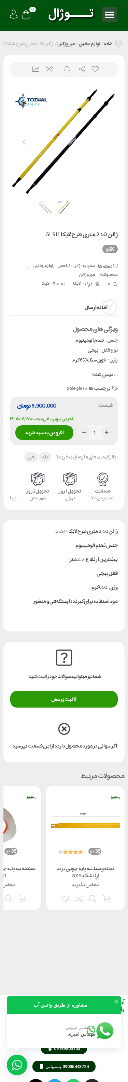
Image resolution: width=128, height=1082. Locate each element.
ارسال (79, 69)
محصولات (109, 275)
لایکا (77, 283)
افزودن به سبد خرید (44, 431)
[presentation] (23, 141)
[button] (109, 14)
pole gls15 (77, 388)
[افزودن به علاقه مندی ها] (66, 898)
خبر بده (64, 69)
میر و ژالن (66, 43)
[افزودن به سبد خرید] (107, 898)
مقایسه (49, 69)
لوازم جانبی (89, 43)
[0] (26, 15)
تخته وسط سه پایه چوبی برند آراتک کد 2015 (85, 872)
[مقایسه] (79, 898)
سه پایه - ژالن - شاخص (76, 266)
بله (45, 457)
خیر (31, 457)
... (105, 374)
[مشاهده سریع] (93, 898)
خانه (108, 43)
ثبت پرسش (62, 699)
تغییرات (33, 69)
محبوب (95, 69)
